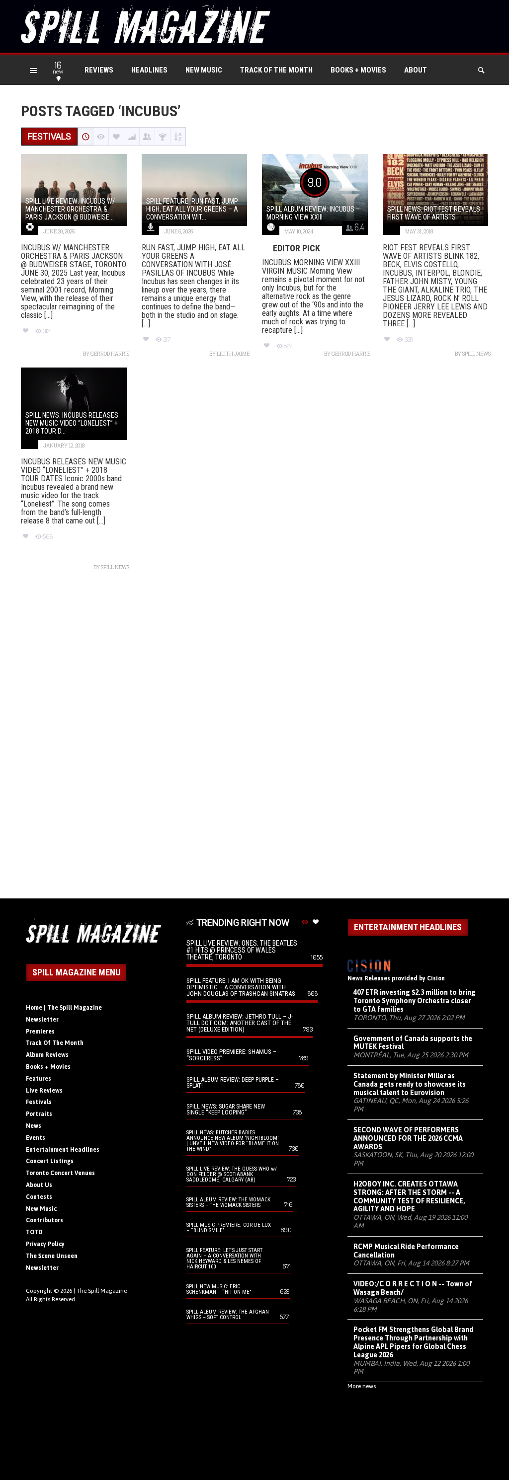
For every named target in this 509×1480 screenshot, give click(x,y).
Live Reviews (44, 1090)
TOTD (34, 1232)
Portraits (39, 1113)
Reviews (99, 70)
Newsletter (42, 1019)
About (415, 70)
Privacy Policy (45, 1244)
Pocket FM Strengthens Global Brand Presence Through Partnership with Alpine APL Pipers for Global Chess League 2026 (413, 1342)
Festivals (39, 1102)
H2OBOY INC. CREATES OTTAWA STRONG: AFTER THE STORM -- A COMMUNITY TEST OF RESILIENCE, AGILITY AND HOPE (409, 1196)
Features (38, 1078)
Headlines (149, 70)
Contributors (44, 1220)
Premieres (40, 1031)
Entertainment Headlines (62, 1149)
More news (361, 1386)
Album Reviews (47, 1054)
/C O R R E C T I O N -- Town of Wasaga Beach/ (412, 1288)
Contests (39, 1196)
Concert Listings (50, 1161)
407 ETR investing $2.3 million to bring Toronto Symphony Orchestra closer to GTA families (414, 1000)
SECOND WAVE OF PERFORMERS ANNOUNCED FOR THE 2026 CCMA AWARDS (408, 1138)
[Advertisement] (254, 739)
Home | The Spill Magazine (64, 1007)
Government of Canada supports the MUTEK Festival (412, 1043)
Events (35, 1137)
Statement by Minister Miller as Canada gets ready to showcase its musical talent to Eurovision (409, 1084)
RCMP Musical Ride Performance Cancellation (406, 1251)
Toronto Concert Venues (60, 1173)
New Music (203, 70)
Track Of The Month (276, 70)
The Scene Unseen (52, 1256)
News (33, 1125)
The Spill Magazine (102, 1290)
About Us (39, 1185)
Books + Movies (358, 70)
